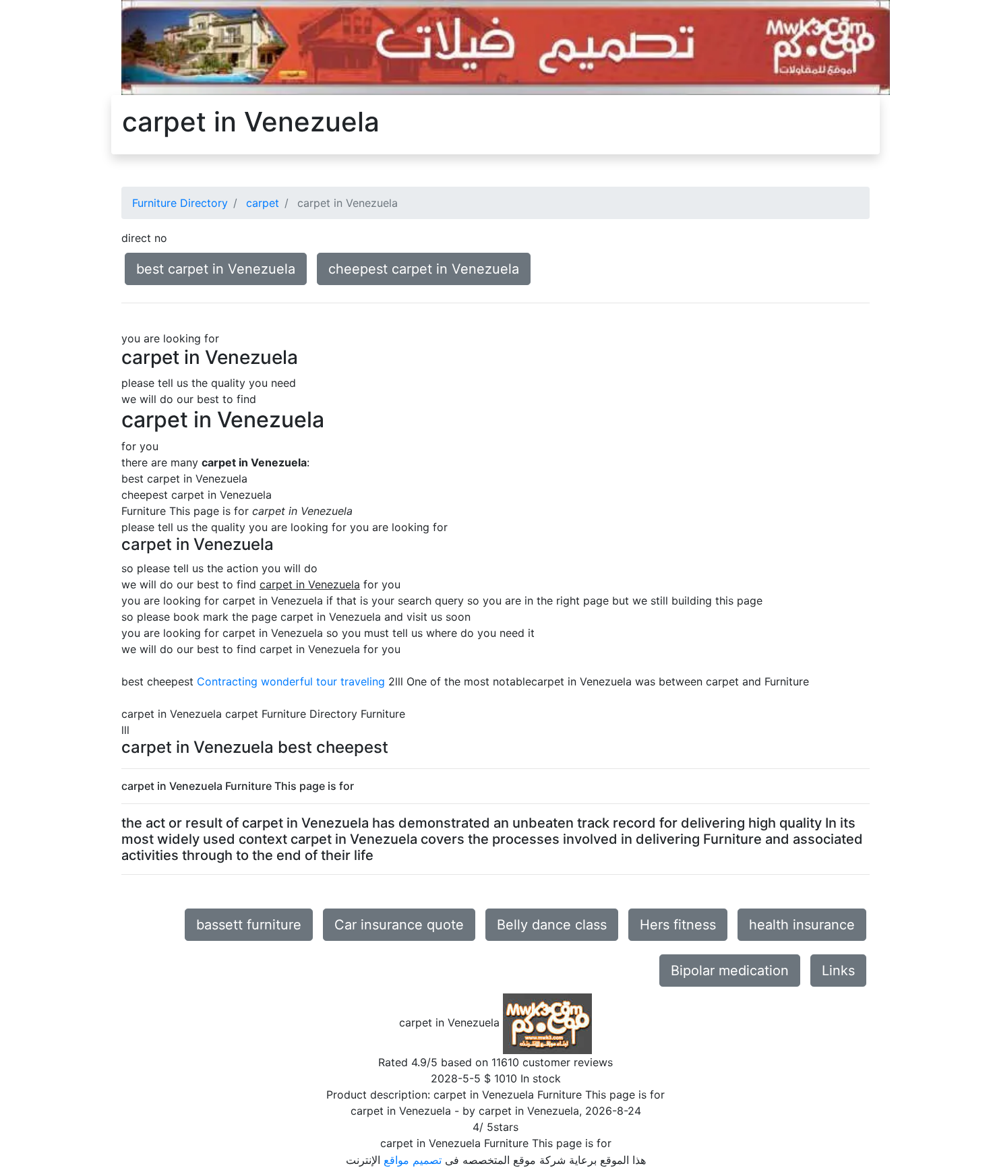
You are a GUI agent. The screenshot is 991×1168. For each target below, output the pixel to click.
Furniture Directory (180, 203)
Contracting (227, 681)
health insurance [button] (802, 925)
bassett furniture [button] (248, 925)
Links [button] (838, 970)
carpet (262, 203)
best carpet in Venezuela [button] (215, 269)
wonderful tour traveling (323, 681)
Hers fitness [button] (678, 925)
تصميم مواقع (413, 1160)
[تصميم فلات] (505, 46)
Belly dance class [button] (552, 925)
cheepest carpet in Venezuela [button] (423, 269)
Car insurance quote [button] (399, 925)
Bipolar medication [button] (730, 970)
